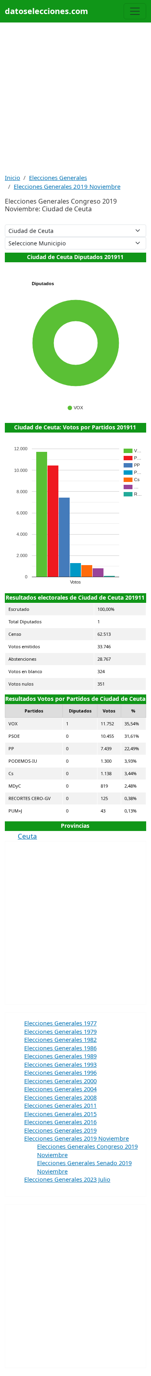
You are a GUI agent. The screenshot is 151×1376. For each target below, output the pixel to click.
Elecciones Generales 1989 (60, 1056)
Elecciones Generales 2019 (60, 1130)
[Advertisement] (75, 97)
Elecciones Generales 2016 (60, 1122)
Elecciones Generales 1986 (60, 1048)
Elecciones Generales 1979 (60, 1031)
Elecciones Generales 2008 (60, 1097)
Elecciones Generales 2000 (60, 1081)
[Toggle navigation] (135, 11)
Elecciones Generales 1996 (60, 1072)
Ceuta (27, 836)
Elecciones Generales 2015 (60, 1114)
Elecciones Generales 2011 (60, 1105)
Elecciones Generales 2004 (60, 1089)
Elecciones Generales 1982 (60, 1039)
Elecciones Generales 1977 (60, 1023)
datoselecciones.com (46, 11)
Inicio (12, 178)
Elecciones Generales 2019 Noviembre (67, 186)
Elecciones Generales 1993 (60, 1064)
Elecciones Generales (58, 178)
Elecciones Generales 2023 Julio (67, 1179)
